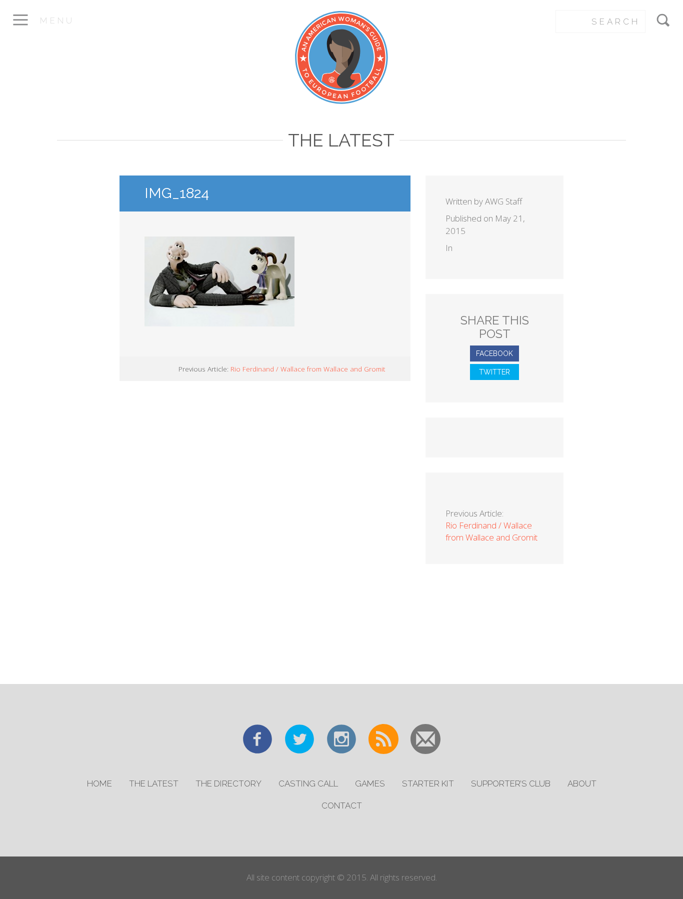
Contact (342, 805)
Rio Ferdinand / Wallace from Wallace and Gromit (308, 369)
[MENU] (20, 26)
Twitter (494, 372)
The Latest (153, 783)
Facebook (494, 354)
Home (99, 783)
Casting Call (308, 783)
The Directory (229, 783)
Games (370, 783)
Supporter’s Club (510, 783)
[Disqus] (265, 531)
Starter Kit (428, 783)
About (582, 783)
